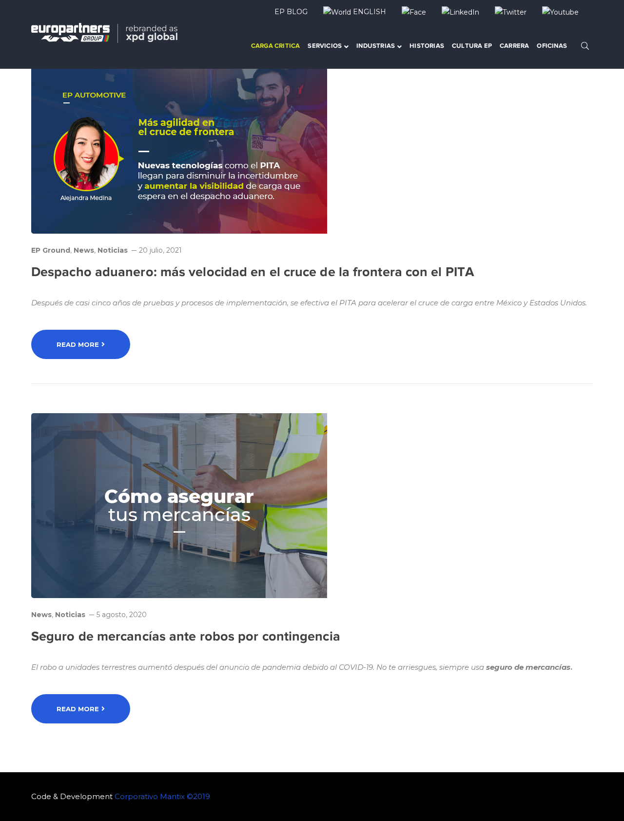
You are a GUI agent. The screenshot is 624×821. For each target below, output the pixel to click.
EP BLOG (291, 11)
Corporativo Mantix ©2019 (162, 796)
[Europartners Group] (104, 32)
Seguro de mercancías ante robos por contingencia (185, 636)
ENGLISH (368, 11)
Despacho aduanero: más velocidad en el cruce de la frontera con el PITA (252, 271)
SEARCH (585, 45)
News (84, 250)
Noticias (113, 250)
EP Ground (50, 250)
